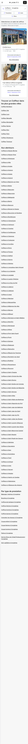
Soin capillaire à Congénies (9, 543)
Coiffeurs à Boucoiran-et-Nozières (11, 213)
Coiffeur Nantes (6, 126)
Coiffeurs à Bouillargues (8, 217)
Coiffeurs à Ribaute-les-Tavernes (11, 353)
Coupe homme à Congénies (9, 529)
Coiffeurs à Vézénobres (8, 481)
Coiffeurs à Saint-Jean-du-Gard (10, 411)
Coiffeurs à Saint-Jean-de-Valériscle (12, 407)
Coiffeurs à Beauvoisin (8, 193)
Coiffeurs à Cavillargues (8, 232)
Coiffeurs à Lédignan (7, 290)
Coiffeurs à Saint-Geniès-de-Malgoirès (12, 388)
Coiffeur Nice (5, 130)
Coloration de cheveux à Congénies (11, 517)
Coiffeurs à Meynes (7, 310)
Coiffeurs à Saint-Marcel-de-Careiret (12, 430)
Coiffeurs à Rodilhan (7, 360)
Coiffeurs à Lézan (6, 294)
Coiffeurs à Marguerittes (8, 302)
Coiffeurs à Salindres (7, 442)
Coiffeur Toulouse (6, 141)
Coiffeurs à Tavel (6, 458)
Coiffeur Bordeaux (6, 106)
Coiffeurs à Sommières (8, 454)
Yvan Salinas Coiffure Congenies (12, 83)
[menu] (2, 2)
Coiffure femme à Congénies (9, 506)
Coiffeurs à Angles (6, 166)
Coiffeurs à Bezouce (7, 205)
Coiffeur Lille (5, 110)
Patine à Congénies (7, 533)
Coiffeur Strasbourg (7, 137)
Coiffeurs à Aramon (7, 170)
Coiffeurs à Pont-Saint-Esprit (10, 333)
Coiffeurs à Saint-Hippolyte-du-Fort (12, 403)
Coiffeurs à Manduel (7, 298)
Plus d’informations (14, 59)
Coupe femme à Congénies (9, 525)
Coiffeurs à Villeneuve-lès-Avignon (11, 485)
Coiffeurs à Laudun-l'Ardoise (9, 279)
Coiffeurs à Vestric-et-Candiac (10, 477)
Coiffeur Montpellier (7, 122)
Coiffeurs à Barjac (6, 186)
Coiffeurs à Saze (6, 450)
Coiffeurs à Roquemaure (8, 364)
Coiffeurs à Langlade (7, 275)
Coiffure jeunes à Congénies (9, 513)
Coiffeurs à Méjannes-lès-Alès (10, 306)
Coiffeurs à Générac (7, 263)
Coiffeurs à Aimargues (8, 158)
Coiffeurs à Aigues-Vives (8, 154)
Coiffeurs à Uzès (6, 465)
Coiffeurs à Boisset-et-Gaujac (10, 209)
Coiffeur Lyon (5, 114)
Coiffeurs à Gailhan (7, 256)
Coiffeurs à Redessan (7, 345)
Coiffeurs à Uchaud (7, 462)
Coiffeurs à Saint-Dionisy (8, 380)
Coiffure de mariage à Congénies (11, 502)
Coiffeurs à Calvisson (7, 224)
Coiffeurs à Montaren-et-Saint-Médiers (12, 318)
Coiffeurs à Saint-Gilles (8, 395)
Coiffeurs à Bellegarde (7, 197)
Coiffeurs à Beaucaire (7, 189)
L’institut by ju (6, 47)
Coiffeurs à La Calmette (8, 271)
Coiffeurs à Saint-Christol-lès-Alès (11, 376)
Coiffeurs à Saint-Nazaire (8, 434)
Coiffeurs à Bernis (6, 201)
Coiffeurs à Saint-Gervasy (9, 392)
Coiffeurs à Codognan (7, 240)
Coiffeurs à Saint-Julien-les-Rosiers (12, 419)
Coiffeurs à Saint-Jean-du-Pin (10, 415)
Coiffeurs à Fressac (7, 252)
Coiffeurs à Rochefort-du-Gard (10, 357)
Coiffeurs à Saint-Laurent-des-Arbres (12, 427)
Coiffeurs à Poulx (6, 337)
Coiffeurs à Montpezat (8, 325)
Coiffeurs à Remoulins (7, 349)
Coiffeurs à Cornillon (7, 244)
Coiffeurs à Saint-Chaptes (9, 372)
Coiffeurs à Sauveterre (8, 446)
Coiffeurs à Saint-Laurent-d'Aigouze (12, 423)
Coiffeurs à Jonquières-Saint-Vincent (12, 267)
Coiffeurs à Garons (7, 259)
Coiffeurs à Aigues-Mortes (9, 151)
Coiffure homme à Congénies (10, 510)
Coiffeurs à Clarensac (7, 236)
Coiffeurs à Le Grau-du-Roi (9, 283)
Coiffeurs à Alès (6, 162)
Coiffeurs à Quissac (7, 341)
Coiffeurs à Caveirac (7, 228)
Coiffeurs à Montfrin (7, 322)
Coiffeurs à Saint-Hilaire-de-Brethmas (12, 399)
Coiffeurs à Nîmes (6, 329)
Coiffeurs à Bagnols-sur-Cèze (10, 182)
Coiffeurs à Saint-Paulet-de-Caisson (12, 438)
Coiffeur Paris (5, 134)
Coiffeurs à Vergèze (7, 473)
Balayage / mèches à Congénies (10, 494)
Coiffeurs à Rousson (7, 368)
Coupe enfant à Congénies (9, 521)
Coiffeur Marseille (6, 118)
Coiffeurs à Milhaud (7, 314)
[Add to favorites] (24, 30)
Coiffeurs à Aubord (7, 178)
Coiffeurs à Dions (6, 248)
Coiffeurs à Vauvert (7, 469)
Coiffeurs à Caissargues (8, 221)
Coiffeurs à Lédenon (7, 287)
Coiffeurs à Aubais (6, 174)
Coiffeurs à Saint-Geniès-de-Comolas (12, 384)
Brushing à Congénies (7, 498)
